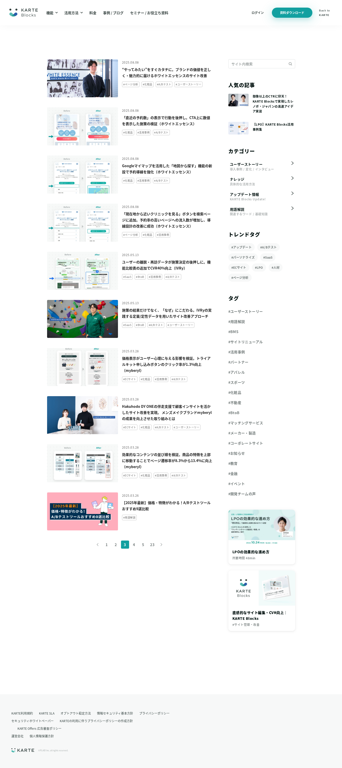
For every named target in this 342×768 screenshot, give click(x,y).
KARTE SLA (46, 713)
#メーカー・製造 (242, 432)
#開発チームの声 (242, 493)
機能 (49, 12)
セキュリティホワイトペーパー (32, 721)
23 (152, 544)
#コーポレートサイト (245, 443)
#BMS (233, 331)
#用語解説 (236, 321)
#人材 (276, 267)
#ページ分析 (240, 277)
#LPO (259, 267)
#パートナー (238, 361)
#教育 (233, 463)
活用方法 (71, 12)
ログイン (258, 12)
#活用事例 (236, 351)
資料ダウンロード (292, 12)
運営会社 (17, 736)
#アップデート (241, 247)
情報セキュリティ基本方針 (115, 713)
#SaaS (267, 257)
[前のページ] (98, 545)
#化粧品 (235, 392)
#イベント (236, 483)
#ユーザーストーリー (245, 311)
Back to (324, 12)
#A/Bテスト (268, 247)
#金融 (233, 473)
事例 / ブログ (113, 12)
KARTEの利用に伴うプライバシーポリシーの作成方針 (96, 721)
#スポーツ (236, 382)
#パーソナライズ (243, 257)
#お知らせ (236, 453)
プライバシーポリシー (154, 713)
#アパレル (236, 372)
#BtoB (234, 412)
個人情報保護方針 (42, 736)
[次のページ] (161, 545)
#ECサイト (238, 267)
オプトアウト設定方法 (76, 713)
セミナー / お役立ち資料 (149, 12)
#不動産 (235, 402)
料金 (92, 12)
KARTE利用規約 (22, 713)
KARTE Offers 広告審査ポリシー (39, 728)
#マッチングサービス (245, 422)
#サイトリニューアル (245, 341)
